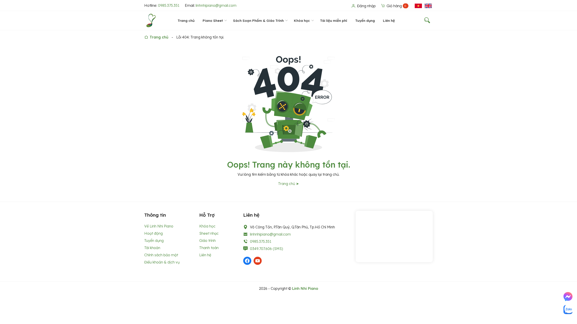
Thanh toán (209, 247)
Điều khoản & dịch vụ (162, 262)
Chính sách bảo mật (161, 255)
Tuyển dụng (365, 20)
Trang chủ (186, 20)
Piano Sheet (213, 20)
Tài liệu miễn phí (333, 20)
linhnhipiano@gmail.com (216, 5)
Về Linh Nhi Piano (158, 226)
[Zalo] (568, 309)
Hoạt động (153, 233)
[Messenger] (568, 296)
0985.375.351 (168, 5)
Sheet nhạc (209, 233)
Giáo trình (207, 240)
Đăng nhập (366, 6)
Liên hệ (389, 20)
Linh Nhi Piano (305, 288)
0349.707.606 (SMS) (266, 248)
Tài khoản (152, 247)
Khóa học (302, 20)
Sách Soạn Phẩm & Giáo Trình (258, 20)
